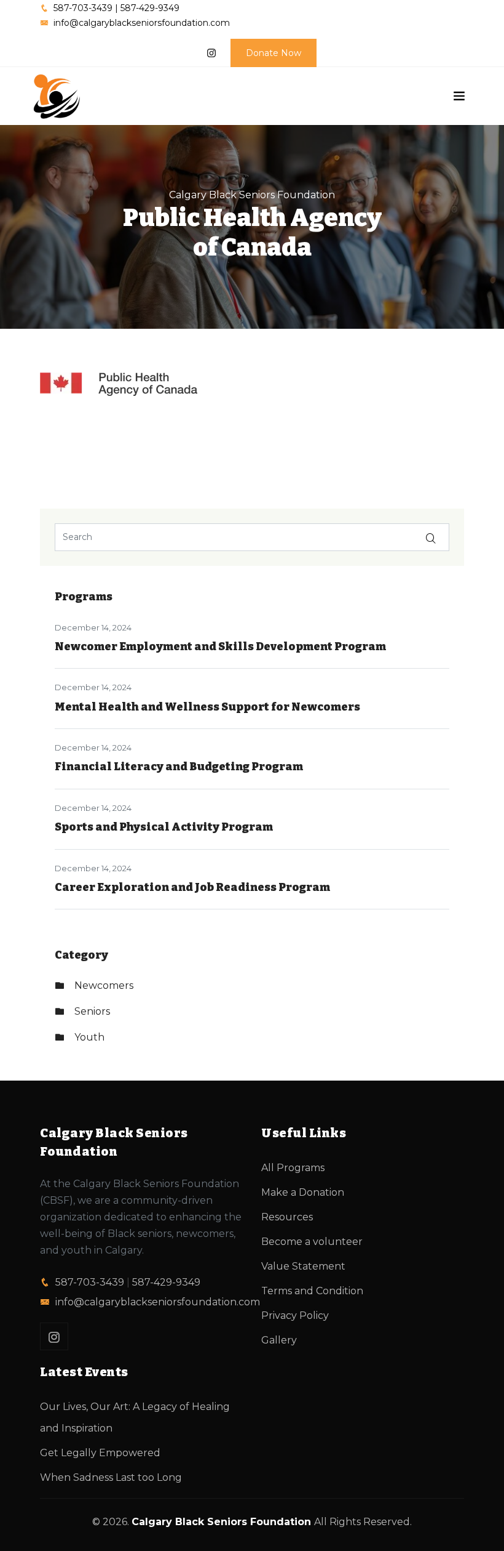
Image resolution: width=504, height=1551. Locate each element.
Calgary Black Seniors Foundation (252, 195)
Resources (287, 1217)
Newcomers (103, 985)
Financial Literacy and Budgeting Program (179, 766)
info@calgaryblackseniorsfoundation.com (157, 1302)
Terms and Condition (312, 1291)
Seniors (92, 1011)
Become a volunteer (312, 1241)
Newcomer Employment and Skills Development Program (220, 646)
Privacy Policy (295, 1315)
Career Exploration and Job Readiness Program (192, 887)
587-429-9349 (166, 1282)
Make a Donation (302, 1192)
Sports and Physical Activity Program (164, 827)
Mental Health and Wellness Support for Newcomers (207, 707)
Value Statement (303, 1266)
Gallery (279, 1340)
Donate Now (273, 52)
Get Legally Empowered (100, 1453)
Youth (89, 1037)
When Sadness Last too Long (111, 1477)
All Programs (293, 1168)
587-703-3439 (89, 1282)
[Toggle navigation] (459, 96)
